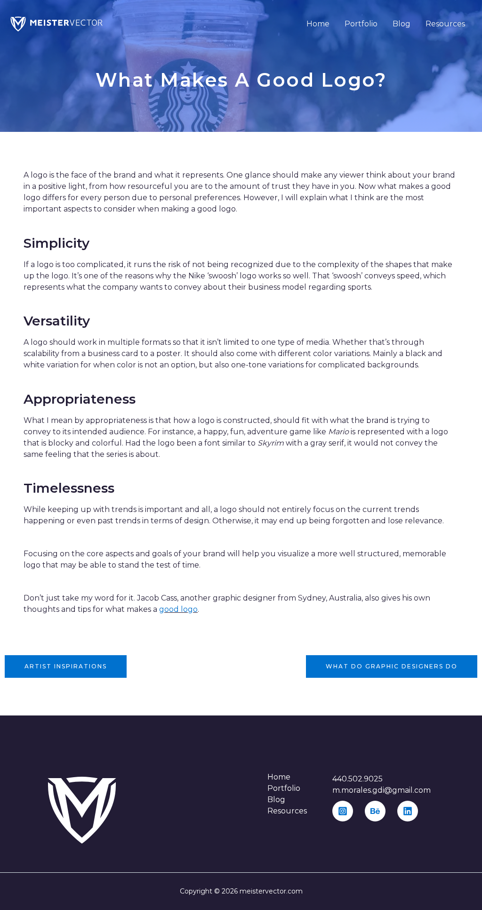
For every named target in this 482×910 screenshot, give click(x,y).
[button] (66, 666)
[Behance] (375, 811)
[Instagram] (342, 811)
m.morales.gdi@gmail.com (381, 790)
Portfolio (361, 23)
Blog (401, 23)
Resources (445, 23)
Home (317, 23)
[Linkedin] (407, 811)
